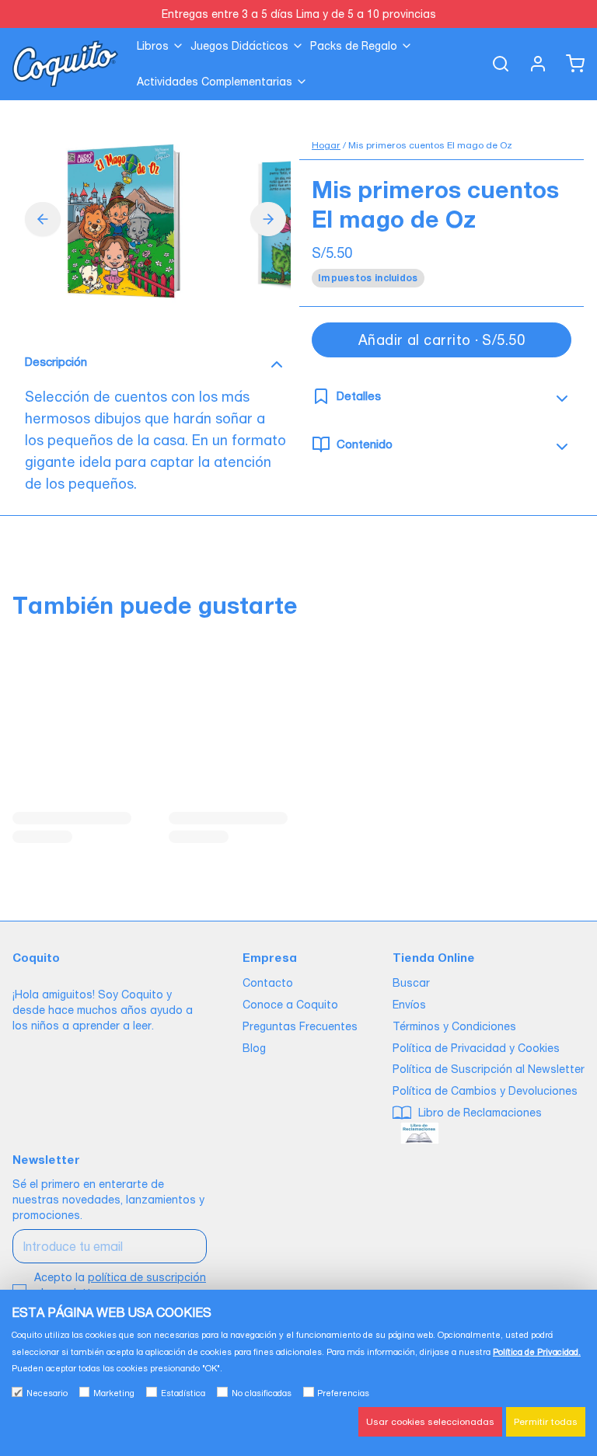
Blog (254, 1048)
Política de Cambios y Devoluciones (485, 1091)
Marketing (113, 1393)
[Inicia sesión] (531, 63)
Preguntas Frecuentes (300, 1026)
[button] (441, 339)
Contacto (268, 983)
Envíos (409, 1004)
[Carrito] (569, 63)
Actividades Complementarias (214, 81)
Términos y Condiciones (454, 1026)
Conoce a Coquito (290, 1004)
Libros (153, 46)
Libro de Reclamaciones (478, 1112)
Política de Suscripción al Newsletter (489, 1069)
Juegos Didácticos (239, 46)
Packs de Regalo (353, 46)
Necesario (47, 1393)
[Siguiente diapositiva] (268, 219)
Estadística (183, 1393)
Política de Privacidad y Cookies (476, 1048)
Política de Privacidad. (537, 1352)
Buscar (411, 983)
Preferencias (343, 1393)
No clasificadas (262, 1393)
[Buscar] (494, 63)
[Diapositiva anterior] (43, 219)
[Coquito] (65, 63)
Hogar (326, 145)
